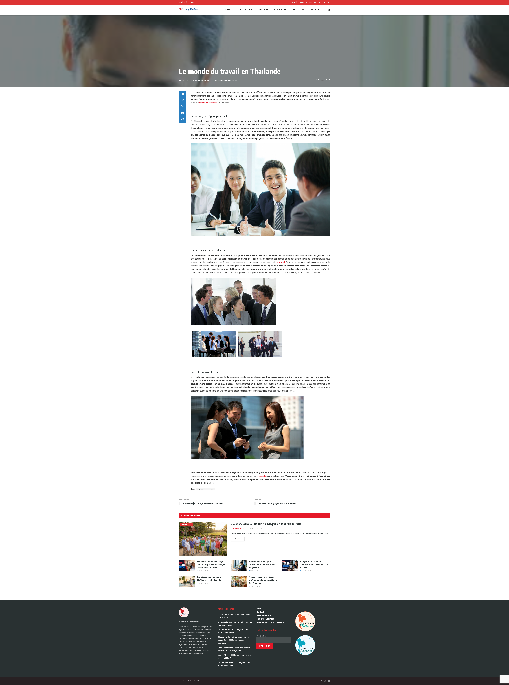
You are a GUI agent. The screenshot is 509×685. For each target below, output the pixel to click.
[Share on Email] (182, 113)
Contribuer (317, 2)
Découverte (280, 10)
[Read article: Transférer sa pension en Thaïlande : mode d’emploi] (187, 581)
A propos (309, 2)
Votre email (262, 636)
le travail (281, 262)
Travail (212, 80)
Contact (301, 2)
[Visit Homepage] (189, 10)
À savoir (315, 10)
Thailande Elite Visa (265, 619)
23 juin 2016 (183, 80)
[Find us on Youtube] (329, 680)
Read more (239, 538)
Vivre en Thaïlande (196, 681)
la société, (262, 476)
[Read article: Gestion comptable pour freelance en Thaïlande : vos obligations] (239, 565)
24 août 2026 (253, 528)
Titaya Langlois (239, 528)
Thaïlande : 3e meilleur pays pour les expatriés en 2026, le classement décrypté (211, 564)
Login (328, 2)
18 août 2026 (203, 584)
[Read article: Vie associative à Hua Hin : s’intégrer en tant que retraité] (203, 539)
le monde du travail (208, 102)
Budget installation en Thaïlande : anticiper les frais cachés (314, 564)
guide (211, 489)
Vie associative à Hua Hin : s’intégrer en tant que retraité (266, 524)
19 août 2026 (306, 571)
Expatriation (298, 10)
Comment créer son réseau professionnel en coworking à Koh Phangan (263, 580)
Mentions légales (264, 615)
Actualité (228, 10)
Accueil (294, 2)
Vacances (263, 10)
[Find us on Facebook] (321, 680)
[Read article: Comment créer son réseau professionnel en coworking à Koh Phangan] (239, 581)
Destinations (246, 10)
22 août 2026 (203, 571)
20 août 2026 (255, 586)
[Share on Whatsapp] (182, 100)
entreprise (201, 489)
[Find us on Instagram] (325, 680)
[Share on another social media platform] (182, 119)
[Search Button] (329, 10)
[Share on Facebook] (182, 94)
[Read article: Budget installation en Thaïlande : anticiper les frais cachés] (290, 565)
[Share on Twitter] (182, 106)
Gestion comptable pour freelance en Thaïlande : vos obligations (262, 564)
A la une (193, 80)
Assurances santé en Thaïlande (270, 622)
